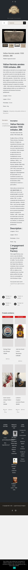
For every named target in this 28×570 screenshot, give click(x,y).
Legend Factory (14, 283)
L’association (22, 435)
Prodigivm (23, 505)
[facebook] (12, 1)
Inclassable (17, 111)
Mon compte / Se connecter (14, 18)
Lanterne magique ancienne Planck (20, 400)
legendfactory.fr (6, 445)
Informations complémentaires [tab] (5, 124)
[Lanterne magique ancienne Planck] (20, 379)
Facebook (22, 283)
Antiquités (11, 111)
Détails (8, 358)
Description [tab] (5, 120)
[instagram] (15, 1)
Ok (14, 567)
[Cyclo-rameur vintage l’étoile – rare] (7, 379)
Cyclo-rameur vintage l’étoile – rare (7, 400)
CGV (23, 438)
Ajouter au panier (5, 411)
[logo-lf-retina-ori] (14, 4)
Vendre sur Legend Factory (22, 454)
